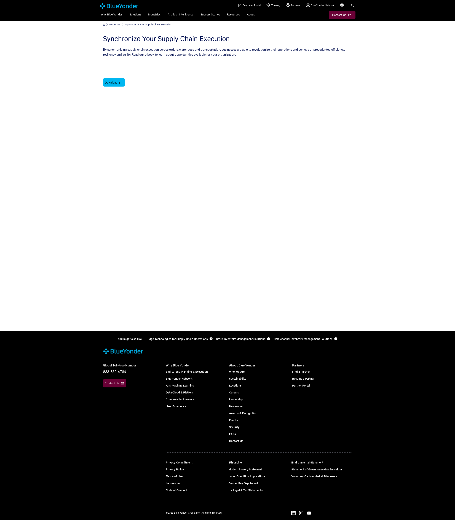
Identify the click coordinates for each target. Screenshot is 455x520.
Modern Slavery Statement (245, 469)
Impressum (173, 483)
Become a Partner (303, 378)
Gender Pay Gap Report (243, 483)
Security (234, 427)
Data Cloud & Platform (180, 392)
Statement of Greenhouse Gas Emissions (316, 469)
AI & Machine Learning (180, 385)
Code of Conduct (176, 490)
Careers (234, 392)
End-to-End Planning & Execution (187, 371)
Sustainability (237, 378)
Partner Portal (301, 385)
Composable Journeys (180, 399)
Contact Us (236, 441)
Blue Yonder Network (179, 378)
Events (233, 420)
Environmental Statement (307, 462)
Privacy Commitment (179, 462)
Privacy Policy (175, 469)
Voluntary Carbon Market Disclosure (314, 476)
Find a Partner (301, 371)
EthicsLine (235, 462)
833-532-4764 (114, 371)
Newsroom (236, 406)
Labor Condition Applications (247, 476)
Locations (235, 385)
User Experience (176, 406)
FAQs (232, 434)
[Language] (342, 7)
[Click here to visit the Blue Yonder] (104, 24)
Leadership (236, 399)
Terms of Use (174, 476)
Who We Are (237, 371)
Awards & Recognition (243, 413)
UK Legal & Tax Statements (246, 490)
